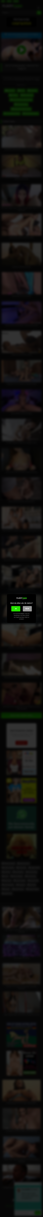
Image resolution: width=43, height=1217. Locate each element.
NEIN (27, 609)
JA (16, 609)
